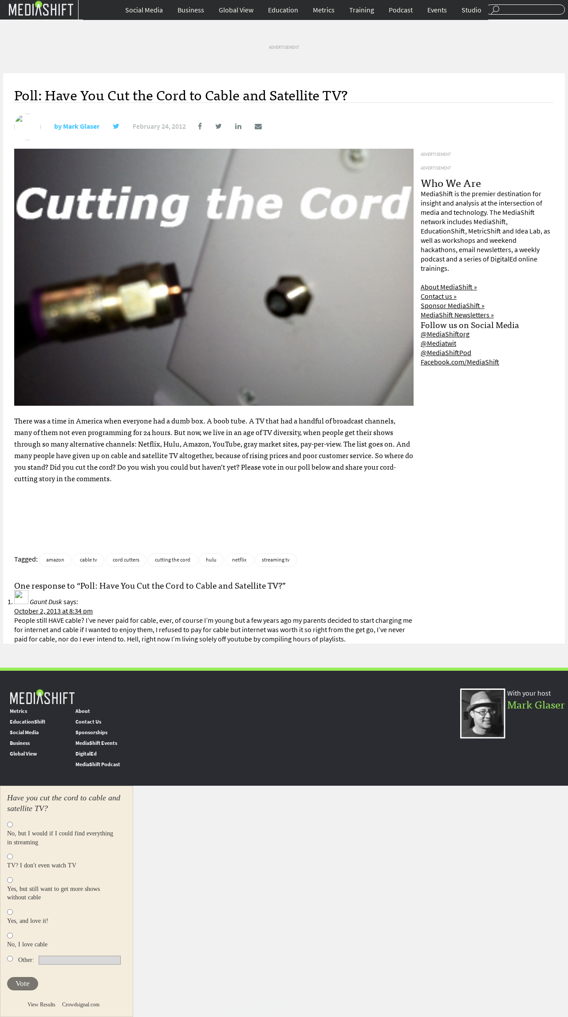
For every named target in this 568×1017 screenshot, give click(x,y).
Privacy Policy (232, 1006)
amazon (55, 559)
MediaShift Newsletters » (457, 315)
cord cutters (126, 559)
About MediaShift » (449, 287)
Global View (236, 10)
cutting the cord (172, 559)
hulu (211, 559)
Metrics (324, 10)
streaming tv (276, 559)
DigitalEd (86, 753)
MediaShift (42, 696)
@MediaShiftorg (445, 334)
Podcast (401, 10)
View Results (41, 1004)
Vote (23, 983)
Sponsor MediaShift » (453, 305)
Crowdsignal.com (80, 1004)
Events (437, 10)
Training (361, 10)
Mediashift (40, 8)
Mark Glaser (81, 126)
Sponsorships (91, 732)
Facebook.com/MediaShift (460, 362)
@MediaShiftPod (446, 352)
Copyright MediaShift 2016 (246, 1013)
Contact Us (88, 721)
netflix (239, 559)
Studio (471, 10)
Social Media (144, 10)
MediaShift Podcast (97, 764)
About (82, 711)
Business (191, 10)
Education (283, 10)
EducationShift (27, 721)
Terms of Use (272, 1006)
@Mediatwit (438, 343)
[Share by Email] (252, 126)
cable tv (88, 559)
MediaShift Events (96, 743)
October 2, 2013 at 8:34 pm (53, 611)
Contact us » (439, 296)
